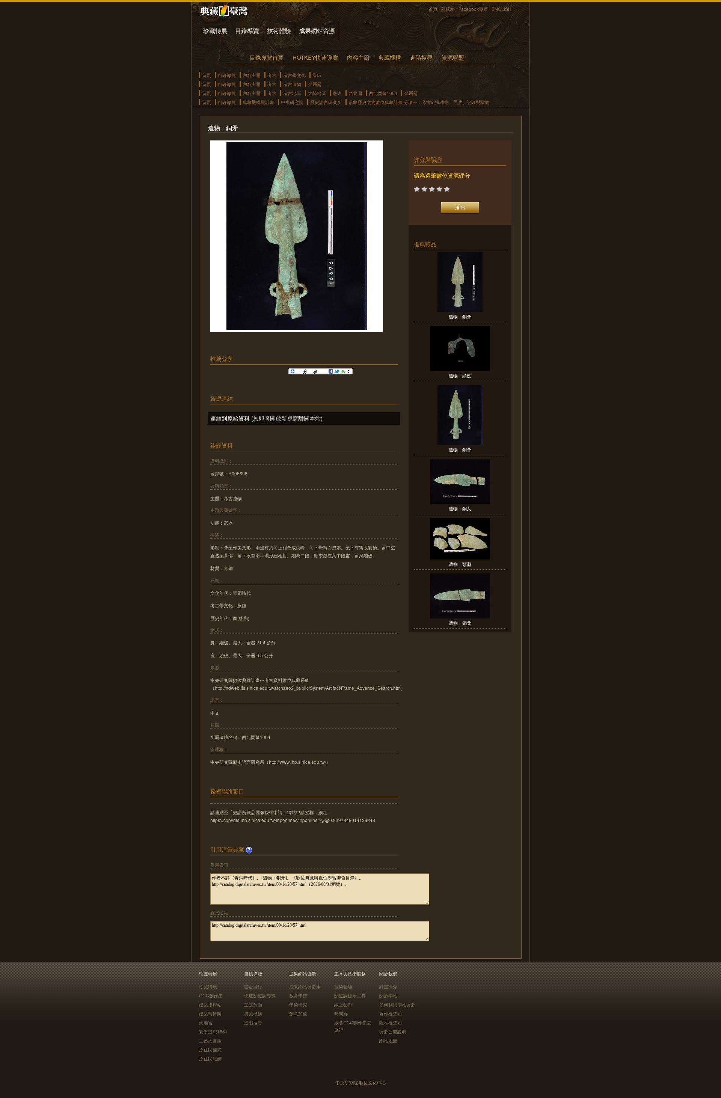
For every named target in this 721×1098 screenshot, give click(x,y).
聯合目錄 (253, 986)
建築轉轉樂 (210, 1013)
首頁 (432, 9)
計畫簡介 (388, 986)
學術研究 (298, 1004)
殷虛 (316, 75)
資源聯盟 (453, 57)
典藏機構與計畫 (258, 102)
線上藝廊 (343, 1004)
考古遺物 (292, 84)
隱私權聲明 (390, 1022)
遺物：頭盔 (460, 375)
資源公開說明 (392, 1031)
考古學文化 (294, 75)
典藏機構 (390, 57)
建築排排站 (210, 1004)
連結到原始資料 (230, 418)
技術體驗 (279, 30)
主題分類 (253, 1004)
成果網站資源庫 (305, 986)
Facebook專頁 (473, 9)
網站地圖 (388, 1040)
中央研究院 (292, 102)
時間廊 (341, 1013)
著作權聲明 (390, 1013)
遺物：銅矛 (460, 316)
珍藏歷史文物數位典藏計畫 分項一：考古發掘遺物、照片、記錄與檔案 (418, 102)
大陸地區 (317, 93)
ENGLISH (501, 9)
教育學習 (298, 995)
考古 (271, 75)
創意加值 (298, 1013)
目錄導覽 (247, 30)
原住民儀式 (210, 1049)
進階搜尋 (421, 57)
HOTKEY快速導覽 (315, 57)
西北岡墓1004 (383, 93)
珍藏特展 (215, 30)
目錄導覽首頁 (267, 57)
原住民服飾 (210, 1058)
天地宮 (206, 1022)
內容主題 (358, 57)
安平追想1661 (213, 1031)
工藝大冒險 (210, 1040)
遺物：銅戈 (460, 508)
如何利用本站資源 (397, 1004)
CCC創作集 (211, 995)
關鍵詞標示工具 (350, 995)
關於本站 (388, 995)
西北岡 (355, 93)
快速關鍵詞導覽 (260, 995)
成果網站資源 (317, 30)
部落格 (448, 9)
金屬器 (314, 84)
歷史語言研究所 (326, 102)
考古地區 (292, 93)
